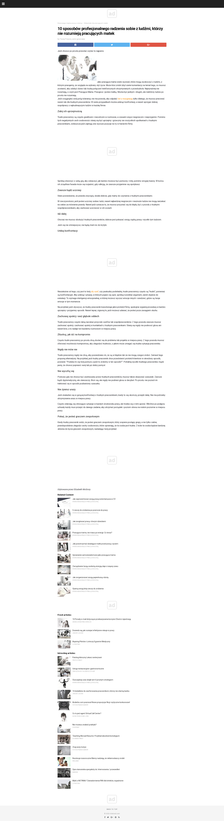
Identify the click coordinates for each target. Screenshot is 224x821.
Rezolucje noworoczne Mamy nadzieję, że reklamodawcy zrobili (98, 758)
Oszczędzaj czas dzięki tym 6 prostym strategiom (92, 680)
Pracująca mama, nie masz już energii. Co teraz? (92, 533)
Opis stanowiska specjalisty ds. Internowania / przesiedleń (96, 769)
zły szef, (95, 291)
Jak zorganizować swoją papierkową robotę (90, 577)
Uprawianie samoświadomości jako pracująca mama (94, 555)
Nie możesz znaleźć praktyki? (84, 725)
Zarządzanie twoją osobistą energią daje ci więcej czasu (95, 566)
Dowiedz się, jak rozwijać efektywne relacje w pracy (93, 630)
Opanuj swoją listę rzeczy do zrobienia (88, 589)
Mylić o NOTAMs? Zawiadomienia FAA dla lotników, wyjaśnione (97, 781)
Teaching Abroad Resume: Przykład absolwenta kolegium (96, 736)
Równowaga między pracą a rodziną (70, 23)
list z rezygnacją (125, 99)
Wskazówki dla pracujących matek (96, 23)
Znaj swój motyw (79, 747)
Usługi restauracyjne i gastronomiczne (88, 669)
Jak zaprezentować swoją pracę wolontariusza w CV (94, 499)
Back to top (112, 809)
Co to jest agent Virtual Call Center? (86, 713)
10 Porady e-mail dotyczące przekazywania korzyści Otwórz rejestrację (101, 619)
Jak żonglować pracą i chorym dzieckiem (89, 521)
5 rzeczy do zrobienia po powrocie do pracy (90, 510)
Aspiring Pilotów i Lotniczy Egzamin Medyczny (91, 641)
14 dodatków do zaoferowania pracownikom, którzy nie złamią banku (100, 691)
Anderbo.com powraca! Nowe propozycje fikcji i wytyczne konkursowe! (101, 702)
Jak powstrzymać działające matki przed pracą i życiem (95, 544)
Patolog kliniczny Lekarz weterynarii (87, 657)
